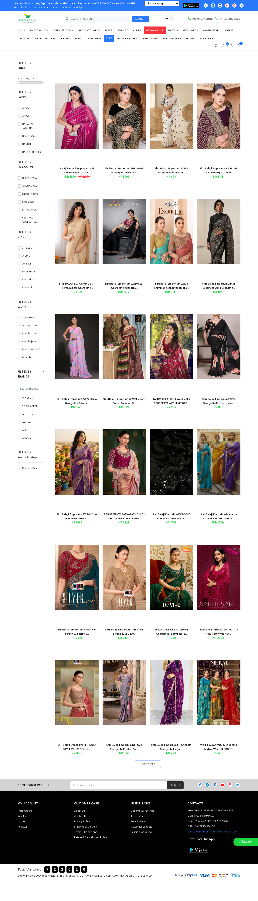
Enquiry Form (138, 821)
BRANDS (190, 39)
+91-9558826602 (229, 19)
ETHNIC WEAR (30, 210)
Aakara (26, 430)
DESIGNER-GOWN (63, 30)
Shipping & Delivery (85, 827)
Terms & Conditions (85, 832)
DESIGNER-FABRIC (127, 39)
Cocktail (27, 288)
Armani (26, 108)
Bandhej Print (30, 342)
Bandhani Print (30, 334)
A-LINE (26, 256)
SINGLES (228, 30)
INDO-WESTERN (171, 39)
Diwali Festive (30, 194)
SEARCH (140, 19)
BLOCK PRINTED (31, 350)
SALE (109, 38)
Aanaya (26, 438)
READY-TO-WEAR (89, 30)
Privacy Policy (82, 821)
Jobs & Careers (139, 816)
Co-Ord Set (28, 280)
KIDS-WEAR (95, 39)
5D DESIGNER (30, 406)
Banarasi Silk (29, 136)
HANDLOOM (150, 39)
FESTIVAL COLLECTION (29, 220)
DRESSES (64, 39)
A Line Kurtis (29, 414)
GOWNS (173, 30)
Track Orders (25, 811)
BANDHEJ (27, 144)
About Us (79, 811)
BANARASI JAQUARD (28, 126)
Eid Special (28, 202)
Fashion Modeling (141, 832)
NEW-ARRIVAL (155, 30)
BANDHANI (28, 272)
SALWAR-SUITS (39, 30)
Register (22, 827)
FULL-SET (25, 39)
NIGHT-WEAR (211, 30)
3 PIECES (27, 248)
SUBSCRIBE (206, 39)
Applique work (30, 326)
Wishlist (22, 816)
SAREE (108, 30)
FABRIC (79, 39)
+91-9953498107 (202, 19)
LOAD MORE (148, 764)
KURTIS (137, 30)
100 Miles (27, 398)
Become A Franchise (142, 811)
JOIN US (175, 785)
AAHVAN (27, 422)
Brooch (26, 358)
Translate (171, 8)
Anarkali (26, 264)
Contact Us (80, 816)
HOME (21, 30)
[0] (237, 46)
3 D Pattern (28, 318)
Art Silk (26, 116)
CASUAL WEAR (30, 186)
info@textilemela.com (223, 832)
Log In (21, 821)
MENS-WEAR (190, 30)
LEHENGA (122, 30)
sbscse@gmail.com (198, 832)
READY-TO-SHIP (45, 39)
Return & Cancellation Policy (90, 837)
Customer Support (141, 827)
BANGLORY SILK (31, 152)
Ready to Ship (30, 468)
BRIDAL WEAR (30, 178)
